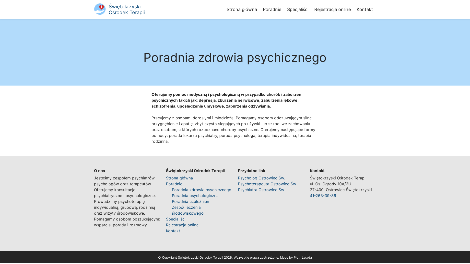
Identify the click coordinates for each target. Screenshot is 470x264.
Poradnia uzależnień (190, 201)
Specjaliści (297, 9)
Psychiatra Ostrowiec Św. (261, 189)
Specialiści (176, 219)
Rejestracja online (332, 9)
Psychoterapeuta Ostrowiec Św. (267, 183)
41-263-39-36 (323, 195)
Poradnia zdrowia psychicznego (201, 189)
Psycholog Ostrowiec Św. (261, 178)
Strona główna (242, 9)
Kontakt (365, 9)
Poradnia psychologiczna (195, 195)
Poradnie (272, 9)
